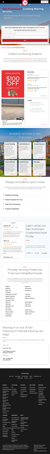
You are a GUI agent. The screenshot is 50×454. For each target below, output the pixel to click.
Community (5, 431)
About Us (5, 417)
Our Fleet (5, 424)
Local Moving (5, 387)
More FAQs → (44, 124)
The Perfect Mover (7, 422)
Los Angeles (17, 376)
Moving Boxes (32, 389)
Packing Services (42, 387)
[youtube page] (21, 5)
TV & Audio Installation (40, 393)
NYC (12, 387)
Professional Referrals (14, 422)
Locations (9, 47)
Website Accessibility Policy (40, 451)
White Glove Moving (5, 398)
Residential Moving (7, 389)
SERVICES (40, 385)
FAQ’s (13, 431)
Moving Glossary (15, 419)
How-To (22, 420)
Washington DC (37, 376)
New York (11, 376)
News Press (5, 433)
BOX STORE (32, 385)
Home (3, 47)
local (20, 58)
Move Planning (24, 429)
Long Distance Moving (6, 392)
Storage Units (24, 396)
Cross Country (41, 402)
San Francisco (25, 376)
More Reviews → (44, 95)
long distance (26, 58)
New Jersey (20, 378)
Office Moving (6, 403)
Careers (13, 438)
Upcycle (40, 404)
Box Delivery (41, 389)
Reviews (13, 432)
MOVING (5, 385)
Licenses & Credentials (5, 436)
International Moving (5, 395)
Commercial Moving (5, 401)
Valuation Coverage (7, 428)
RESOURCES (14, 415)
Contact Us (14, 436)
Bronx (31, 378)
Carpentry (40, 391)
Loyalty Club (14, 424)
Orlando (26, 378)
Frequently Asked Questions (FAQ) (24, 418)
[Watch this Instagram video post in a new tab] (12, 112)
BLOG (22, 415)
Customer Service (15, 434)
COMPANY (5, 415)
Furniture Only (6, 411)
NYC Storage (23, 387)
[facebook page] (29, 5)
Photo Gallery (6, 429)
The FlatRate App (15, 417)
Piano (22, 431)
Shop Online (32, 387)
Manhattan (14, 389)
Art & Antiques (41, 397)
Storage (22, 427)
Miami (31, 376)
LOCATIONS (14, 385)
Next (25, 40)
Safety (4, 426)
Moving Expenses (24, 425)
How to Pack (14, 426)
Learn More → (13, 157)
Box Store (5, 412)
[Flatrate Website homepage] (25, 5)
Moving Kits (32, 391)
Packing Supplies (33, 393)
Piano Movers (41, 396)
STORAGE (23, 385)
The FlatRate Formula (5, 420)
